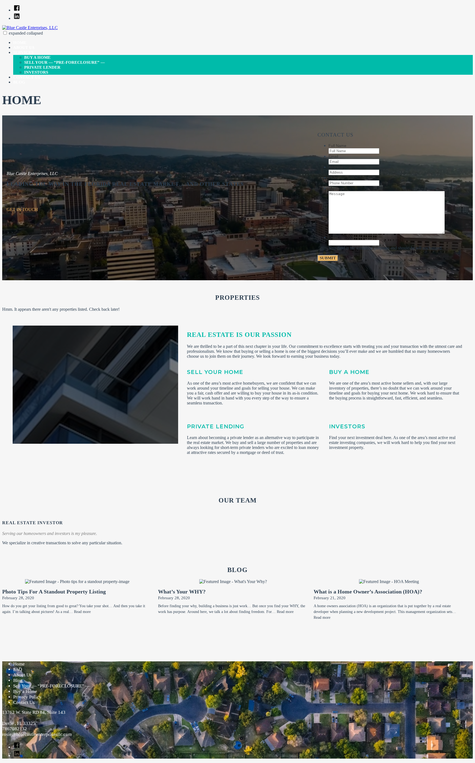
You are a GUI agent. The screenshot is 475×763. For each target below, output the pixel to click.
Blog (19, 82)
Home (19, 42)
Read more (82, 612)
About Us (23, 47)
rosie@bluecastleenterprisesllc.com (37, 734)
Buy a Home (37, 57)
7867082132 (14, 728)
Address (335, 167)
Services (23, 52)
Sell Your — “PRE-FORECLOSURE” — (64, 62)
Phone (334, 178)
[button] (5, 33)
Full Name (337, 145)
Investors (36, 72)
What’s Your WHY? (182, 592)
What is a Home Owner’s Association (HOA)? (368, 592)
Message (336, 188)
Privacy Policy (27, 697)
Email (333, 156)
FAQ (17, 669)
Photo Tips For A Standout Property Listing (54, 592)
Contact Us (26, 77)
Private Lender (42, 67)
